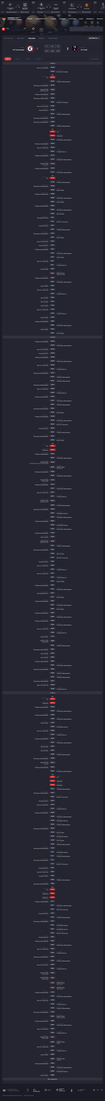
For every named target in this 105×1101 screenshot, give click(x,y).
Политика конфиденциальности (12, 1095)
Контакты (100, 18)
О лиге (81, 18)
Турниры (53, 18)
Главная (29, 18)
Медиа (41, 38)
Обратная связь (29, 1095)
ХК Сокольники (18, 50)
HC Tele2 (84, 50)
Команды (62, 18)
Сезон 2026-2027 (40, 18)
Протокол (20, 38)
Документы (90, 18)
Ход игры (31, 38)
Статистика (72, 18)
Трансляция (53, 38)
